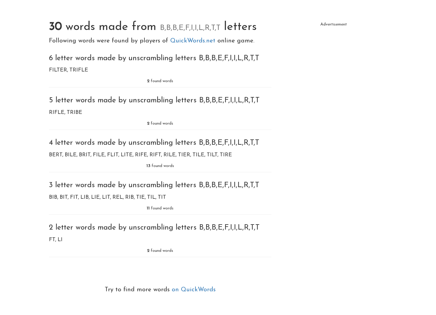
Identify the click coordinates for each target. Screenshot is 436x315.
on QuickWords (194, 290)
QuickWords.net (193, 41)
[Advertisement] (333, 71)
